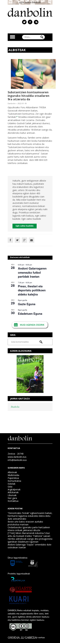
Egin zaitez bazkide (24, 226)
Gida (10, 486)
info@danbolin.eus (17, 460)
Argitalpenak (14, 489)
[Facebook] (10, 240)
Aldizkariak (13, 492)
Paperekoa (13, 478)
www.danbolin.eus (17, 456)
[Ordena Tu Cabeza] (22, 637)
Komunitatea (14, 480)
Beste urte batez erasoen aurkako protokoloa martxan (25, 523)
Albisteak (12, 472)
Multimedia (13, 475)
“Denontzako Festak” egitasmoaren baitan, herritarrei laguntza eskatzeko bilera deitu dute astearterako (30, 516)
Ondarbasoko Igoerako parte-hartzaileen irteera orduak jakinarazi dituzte (29, 529)
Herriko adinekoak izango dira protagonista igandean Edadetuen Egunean (30, 540)
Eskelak (11, 483)
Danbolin (15, 406)
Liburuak (12, 495)
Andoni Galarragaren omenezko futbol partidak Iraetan (32, 272)
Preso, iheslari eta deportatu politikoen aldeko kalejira (32, 290)
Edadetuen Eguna (30, 314)
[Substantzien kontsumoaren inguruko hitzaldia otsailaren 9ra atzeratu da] (33, 73)
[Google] (24, 240)
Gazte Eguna (26, 304)
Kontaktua (13, 500)
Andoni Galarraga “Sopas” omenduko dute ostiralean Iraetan (29, 546)
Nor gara (12, 498)
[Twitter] (17, 240)
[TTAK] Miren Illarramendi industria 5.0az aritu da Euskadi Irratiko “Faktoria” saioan (29, 534)
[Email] (31, 240)
